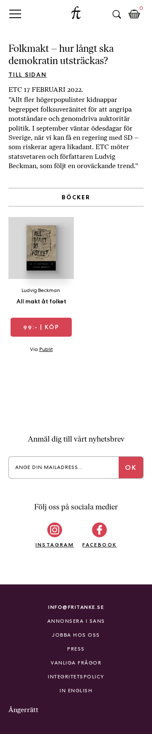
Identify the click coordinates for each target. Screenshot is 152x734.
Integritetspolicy (76, 676)
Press (76, 649)
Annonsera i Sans (76, 621)
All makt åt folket (41, 301)
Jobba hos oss (76, 635)
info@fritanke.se (76, 607)
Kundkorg (134, 14)
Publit (46, 349)
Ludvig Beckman (41, 290)
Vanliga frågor (76, 662)
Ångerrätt (23, 710)
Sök (116, 14)
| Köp (41, 327)
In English (76, 690)
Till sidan (27, 74)
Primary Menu (15, 14)
